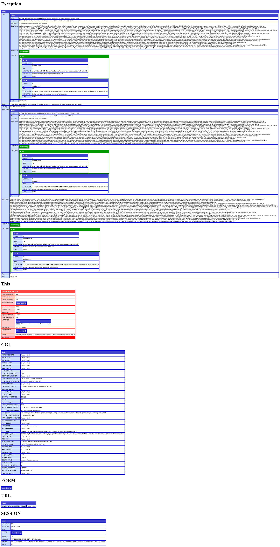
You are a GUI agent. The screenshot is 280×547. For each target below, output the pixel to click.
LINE (24, 68)
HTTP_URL (5, 431)
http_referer (5, 526)
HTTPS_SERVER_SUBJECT (11, 410)
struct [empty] (21, 303)
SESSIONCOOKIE (7, 302)
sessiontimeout (6, 307)
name (3, 276)
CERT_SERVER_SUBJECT (10, 381)
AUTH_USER (6, 360)
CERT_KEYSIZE (7, 371)
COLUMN (26, 63)
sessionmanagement (8, 317)
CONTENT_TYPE (7, 392)
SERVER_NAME (7, 460)
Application (14, 291)
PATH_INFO (5, 439)
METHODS (5, 337)
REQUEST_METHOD (8, 455)
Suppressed (14, 50)
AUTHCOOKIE (6, 330)
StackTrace (14, 26)
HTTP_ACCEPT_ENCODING (11, 415)
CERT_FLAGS (6, 365)
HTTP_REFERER (7, 428)
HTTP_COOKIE (7, 423)
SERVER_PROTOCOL (9, 468)
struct (4, 11)
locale (3, 529)
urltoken (4, 541)
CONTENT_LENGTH (8, 389)
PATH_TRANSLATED (8, 441)
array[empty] (24, 51)
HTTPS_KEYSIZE (7, 402)
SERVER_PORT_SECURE (10, 465)
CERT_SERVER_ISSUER (10, 378)
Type (12, 101)
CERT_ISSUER (7, 368)
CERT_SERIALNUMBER (9, 376)
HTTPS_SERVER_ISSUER (10, 407)
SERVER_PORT (7, 462)
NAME (4, 334)
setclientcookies (7, 297)
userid (4, 544)
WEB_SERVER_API (8, 473)
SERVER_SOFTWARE (9, 470)
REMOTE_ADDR (7, 447)
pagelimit (4, 536)
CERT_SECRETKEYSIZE (10, 373)
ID (23, 66)
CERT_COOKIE (7, 363)
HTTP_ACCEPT (7, 413)
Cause (4, 14)
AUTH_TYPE (6, 357)
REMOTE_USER (7, 452)
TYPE (24, 76)
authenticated (6, 524)
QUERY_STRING (7, 444)
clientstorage (6, 309)
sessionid (5, 539)
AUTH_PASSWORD (8, 355)
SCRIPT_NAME (7, 457)
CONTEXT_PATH (7, 394)
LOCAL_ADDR (6, 436)
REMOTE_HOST (7, 449)
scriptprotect (5, 327)
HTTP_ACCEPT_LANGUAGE (11, 418)
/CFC (18, 324)
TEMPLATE (26, 73)
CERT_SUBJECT (7, 384)
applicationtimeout (7, 315)
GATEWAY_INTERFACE (9, 397)
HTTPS (4, 399)
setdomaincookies (7, 299)
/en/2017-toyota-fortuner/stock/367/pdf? (14, 506)
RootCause (5, 109)
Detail (12, 18)
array (22, 56)
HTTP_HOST (6, 426)
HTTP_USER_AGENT (8, 434)
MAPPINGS (5, 320)
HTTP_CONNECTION (9, 420)
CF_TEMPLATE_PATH (9, 386)
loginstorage (5, 312)
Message (13, 23)
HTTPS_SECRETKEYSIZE (10, 405)
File (12, 21)
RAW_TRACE (27, 71)
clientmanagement (7, 294)
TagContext (14, 55)
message (4, 532)
